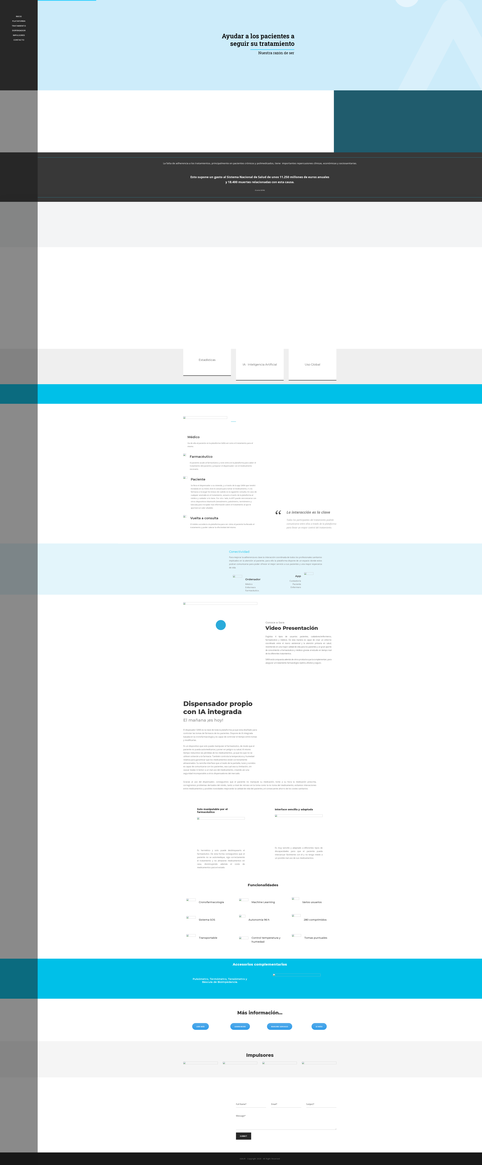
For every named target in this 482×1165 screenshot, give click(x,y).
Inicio (19, 16)
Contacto (18, 40)
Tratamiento (19, 25)
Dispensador (19, 30)
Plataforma (18, 21)
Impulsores (19, 35)
